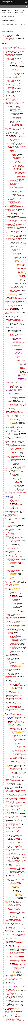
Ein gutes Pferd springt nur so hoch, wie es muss (15, 939)
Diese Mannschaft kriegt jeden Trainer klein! (15, 854)
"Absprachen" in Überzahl (13, 287)
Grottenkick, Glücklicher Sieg (11, 1014)
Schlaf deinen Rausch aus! (12, 827)
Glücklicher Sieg (8, 974)
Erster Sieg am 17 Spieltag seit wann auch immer (15, 802)
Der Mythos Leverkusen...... (12, 679)
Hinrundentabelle (9, 588)
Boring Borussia (8, 986)
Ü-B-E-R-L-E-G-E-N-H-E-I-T (10, 1005)
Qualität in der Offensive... (10, 35)
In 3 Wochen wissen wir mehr (14, 304)
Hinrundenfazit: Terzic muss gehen (12, 813)
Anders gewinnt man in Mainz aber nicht (14, 975)
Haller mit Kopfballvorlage (10, 1011)
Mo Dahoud (7, 309)
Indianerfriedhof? (8, 508)
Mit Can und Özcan (9, 54)
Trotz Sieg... (7, 923)
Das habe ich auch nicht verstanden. (14, 981)
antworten (5, 27)
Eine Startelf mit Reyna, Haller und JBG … (15, 714)
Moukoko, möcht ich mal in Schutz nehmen (17, 567)
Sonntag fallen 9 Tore (10, 689)
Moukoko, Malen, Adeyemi (11, 554)
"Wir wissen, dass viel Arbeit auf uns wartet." (14, 578)
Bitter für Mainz (8, 1016)
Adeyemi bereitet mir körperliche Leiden (13, 312)
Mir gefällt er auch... (10, 437)
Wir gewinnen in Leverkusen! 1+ (13, 709)
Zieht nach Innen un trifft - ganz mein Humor (15, 429)
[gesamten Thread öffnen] (19, 47)
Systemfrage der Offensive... (12, 545)
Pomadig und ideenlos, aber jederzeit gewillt (14, 810)
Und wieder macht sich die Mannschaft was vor (14, 206)
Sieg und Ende (8, 581)
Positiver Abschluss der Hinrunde (11, 777)
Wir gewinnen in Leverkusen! (11, 676)
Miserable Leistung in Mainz (12, 442)
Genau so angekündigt (9, 1008)
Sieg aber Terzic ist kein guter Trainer (12, 1018)
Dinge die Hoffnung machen (10, 711)
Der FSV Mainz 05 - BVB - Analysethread (12, 45)
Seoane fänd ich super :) (13, 879)
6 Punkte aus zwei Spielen (10, 515)
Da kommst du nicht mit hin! (14, 692)
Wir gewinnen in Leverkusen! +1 (13, 695)
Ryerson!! (7, 427)
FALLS (9, 629)
